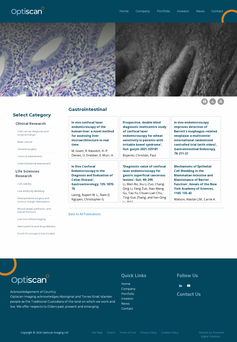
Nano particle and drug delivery (36, 226)
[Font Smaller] (212, 101)
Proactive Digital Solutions (212, 334)
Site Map (97, 332)
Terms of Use (127, 332)
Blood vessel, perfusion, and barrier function (34, 210)
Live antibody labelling (30, 190)
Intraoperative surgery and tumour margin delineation (33, 200)
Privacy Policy (148, 332)
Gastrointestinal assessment (34, 163)
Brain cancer (25, 141)
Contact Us (189, 294)
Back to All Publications (85, 214)
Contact (217, 11)
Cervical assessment (29, 156)
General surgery (26, 149)
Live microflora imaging (31, 219)
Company (143, 11)
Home (124, 11)
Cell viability (24, 183)
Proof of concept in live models (36, 233)
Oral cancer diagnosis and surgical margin (33, 133)
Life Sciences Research (27, 173)
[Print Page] (204, 101)
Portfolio (163, 11)
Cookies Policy (169, 332)
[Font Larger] (221, 101)
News (200, 11)
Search (111, 332)
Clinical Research (31, 124)
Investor (183, 11)
